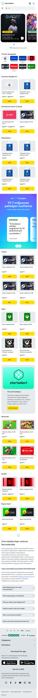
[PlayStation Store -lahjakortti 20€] (27, 84)
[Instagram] (6, 682)
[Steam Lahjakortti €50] (9, 286)
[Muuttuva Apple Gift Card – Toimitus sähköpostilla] (9, 84)
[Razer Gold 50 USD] (9, 512)
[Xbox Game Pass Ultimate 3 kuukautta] (27, 343)
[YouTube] (20, 682)
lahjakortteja (9, 548)
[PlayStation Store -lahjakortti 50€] (9, 172)
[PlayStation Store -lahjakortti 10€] (9, 146)
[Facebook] (11, 682)
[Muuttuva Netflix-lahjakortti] (9, 482)
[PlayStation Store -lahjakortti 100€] (27, 172)
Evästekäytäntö (27, 692)
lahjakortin (16, 563)
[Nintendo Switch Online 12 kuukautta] (27, 451)
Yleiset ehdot (5, 692)
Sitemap (3, 695)
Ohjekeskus (6, 640)
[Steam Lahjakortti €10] (9, 260)
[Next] (20, 246)
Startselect (5, 645)
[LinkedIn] (30, 682)
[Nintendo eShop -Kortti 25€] (9, 425)
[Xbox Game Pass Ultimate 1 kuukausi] (9, 343)
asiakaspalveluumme (25, 576)
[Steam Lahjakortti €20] (27, 115)
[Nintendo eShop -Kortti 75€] (9, 450)
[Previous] (16, 246)
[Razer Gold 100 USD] (27, 512)
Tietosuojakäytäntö (15, 692)
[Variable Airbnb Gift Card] (9, 115)
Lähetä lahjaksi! (12, 408)
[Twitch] (25, 682)
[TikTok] (16, 682)
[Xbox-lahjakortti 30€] (27, 317)
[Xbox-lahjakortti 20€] (9, 317)
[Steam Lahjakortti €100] (27, 286)
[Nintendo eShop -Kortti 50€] (27, 425)
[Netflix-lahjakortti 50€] (27, 482)
